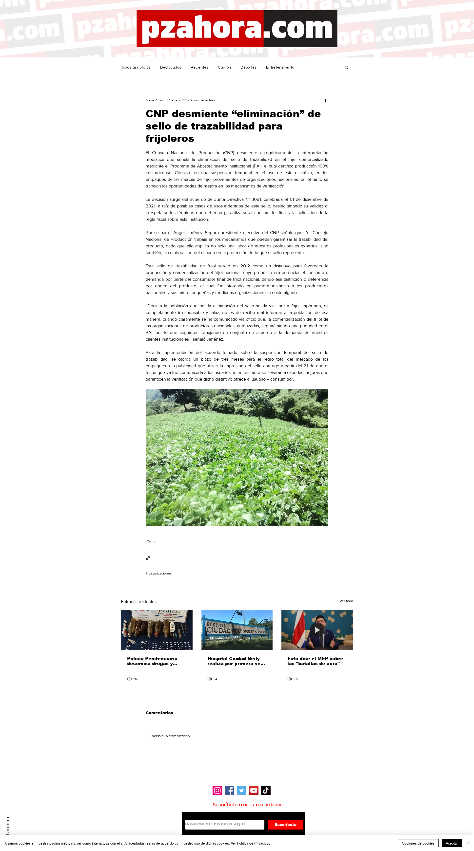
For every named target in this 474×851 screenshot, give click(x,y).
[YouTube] (253, 790)
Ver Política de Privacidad (251, 843)
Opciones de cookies (418, 843)
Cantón (224, 67)
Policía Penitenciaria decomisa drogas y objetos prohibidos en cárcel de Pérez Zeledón (156, 661)
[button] (346, 67)
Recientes (199, 67)
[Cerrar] (468, 843)
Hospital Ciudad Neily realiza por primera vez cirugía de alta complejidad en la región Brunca (235, 661)
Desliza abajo (7, 829)
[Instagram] (217, 790)
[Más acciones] (325, 100)
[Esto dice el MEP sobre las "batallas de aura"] (317, 630)
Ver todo (346, 601)
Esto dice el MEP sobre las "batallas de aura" (315, 661)
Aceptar (452, 843)
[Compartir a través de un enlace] (148, 558)
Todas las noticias (135, 67)
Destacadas (170, 67)
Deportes (248, 67)
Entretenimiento (280, 67)
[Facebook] (229, 790)
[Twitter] (241, 790)
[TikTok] (266, 790)
